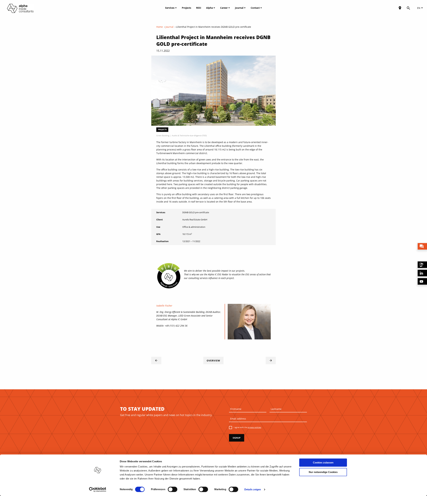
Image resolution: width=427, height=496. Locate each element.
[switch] (172, 489)
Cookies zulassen (323, 462)
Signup (237, 437)
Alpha (210, 7)
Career (224, 7)
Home (159, 26)
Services (170, 7)
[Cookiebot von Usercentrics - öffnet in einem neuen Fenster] (97, 489)
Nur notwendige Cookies (323, 472)
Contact (255, 7)
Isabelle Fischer (164, 305)
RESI (198, 7)
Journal (239, 7)
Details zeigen (252, 489)
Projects (186, 7)
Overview (213, 360)
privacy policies (254, 427)
